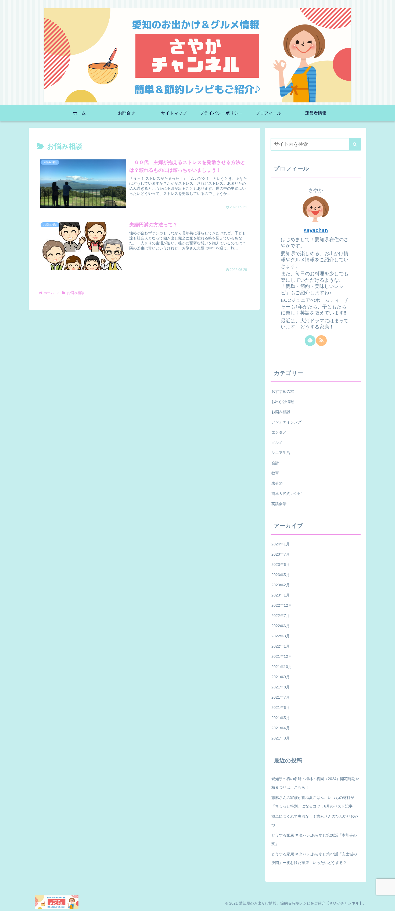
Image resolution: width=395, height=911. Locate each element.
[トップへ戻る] (387, 903)
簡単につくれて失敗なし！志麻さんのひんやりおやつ (314, 820)
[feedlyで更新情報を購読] (310, 340)
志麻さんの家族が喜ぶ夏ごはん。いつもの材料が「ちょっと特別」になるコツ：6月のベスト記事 (312, 801)
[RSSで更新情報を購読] (321, 340)
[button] (355, 144)
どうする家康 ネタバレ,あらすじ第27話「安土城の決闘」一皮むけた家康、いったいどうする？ (314, 858)
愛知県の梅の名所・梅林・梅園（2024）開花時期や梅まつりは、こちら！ (315, 782)
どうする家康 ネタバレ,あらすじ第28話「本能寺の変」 (314, 839)
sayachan (316, 230)
